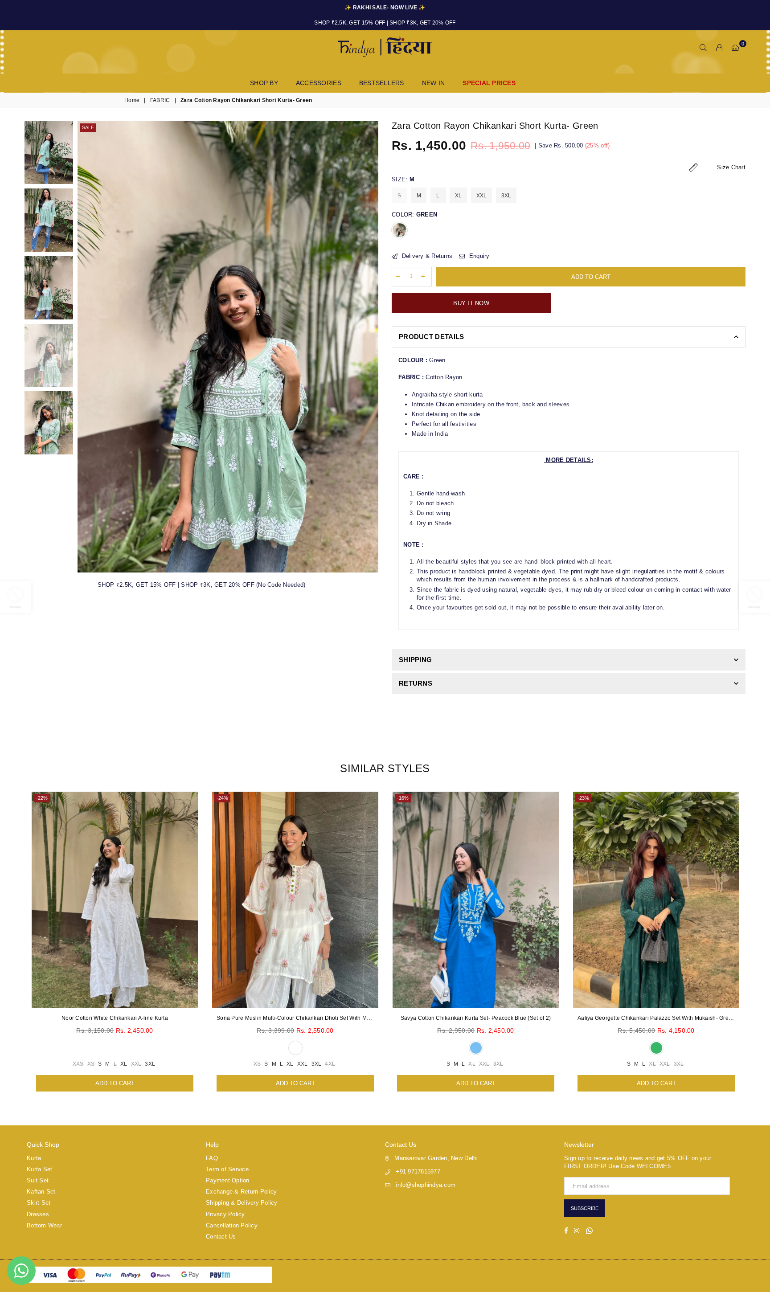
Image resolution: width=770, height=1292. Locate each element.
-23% (583, 798)
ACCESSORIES (318, 82)
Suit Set (38, 1180)
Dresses (38, 1214)
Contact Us (221, 1236)
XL (458, 195)
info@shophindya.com (425, 1185)
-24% (222, 798)
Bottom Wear (44, 1225)
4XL (330, 1064)
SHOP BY (264, 82)
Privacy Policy (225, 1214)
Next (370, 347)
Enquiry (478, 256)
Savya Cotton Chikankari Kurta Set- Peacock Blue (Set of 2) (476, 1018)
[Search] (703, 48)
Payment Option (228, 1180)
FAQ (212, 1158)
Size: (403, 179)
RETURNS (415, 683)
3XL (506, 195)
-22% (42, 798)
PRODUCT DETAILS (431, 336)
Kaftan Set (41, 1191)
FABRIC (160, 100)
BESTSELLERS (381, 82)
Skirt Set (38, 1202)
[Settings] (719, 48)
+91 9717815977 (418, 1171)
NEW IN (433, 82)
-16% (403, 798)
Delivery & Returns (426, 256)
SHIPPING (415, 659)
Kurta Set (39, 1169)
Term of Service (227, 1169)
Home (131, 100)
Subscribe (584, 1208)
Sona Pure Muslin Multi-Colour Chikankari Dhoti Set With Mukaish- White (295, 1018)
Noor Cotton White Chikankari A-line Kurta (114, 1018)
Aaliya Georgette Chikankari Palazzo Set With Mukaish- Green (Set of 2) (656, 1018)
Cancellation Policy (232, 1225)
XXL (481, 195)
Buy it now (471, 303)
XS (91, 1064)
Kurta (34, 1158)
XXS (78, 1064)
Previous (85, 347)
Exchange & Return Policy (241, 1191)
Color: (414, 214)
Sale (88, 127)
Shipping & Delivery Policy (242, 1202)
